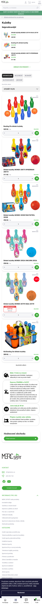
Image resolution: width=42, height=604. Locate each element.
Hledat (37, 7)
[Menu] (39, 2)
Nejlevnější (18, 75)
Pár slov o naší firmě (8, 512)
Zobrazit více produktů (21, 67)
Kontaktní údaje (7, 502)
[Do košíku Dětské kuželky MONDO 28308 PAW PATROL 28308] (37, 224)
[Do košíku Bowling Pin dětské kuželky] (37, 133)
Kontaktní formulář (12, 488)
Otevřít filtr (9, 89)
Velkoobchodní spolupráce (10, 518)
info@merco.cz (10, 472)
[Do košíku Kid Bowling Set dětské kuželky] (37, 358)
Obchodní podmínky (8, 524)
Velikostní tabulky (7, 515)
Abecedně (19, 80)
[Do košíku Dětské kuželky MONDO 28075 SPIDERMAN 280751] (37, 178)
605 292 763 (9, 476)
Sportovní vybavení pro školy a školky (13, 521)
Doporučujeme (7, 75)
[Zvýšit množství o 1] (32, 133)
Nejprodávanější (8, 80)
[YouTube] (9, 481)
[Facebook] (3, 481)
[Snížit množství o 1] (4, 133)
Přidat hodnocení (10, 438)
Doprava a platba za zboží (10, 508)
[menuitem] (11, 532)
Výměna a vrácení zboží (9, 505)
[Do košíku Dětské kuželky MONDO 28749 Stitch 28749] (37, 315)
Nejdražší (28, 75)
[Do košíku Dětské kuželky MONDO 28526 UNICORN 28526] (37, 267)
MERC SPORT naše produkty (10, 499)
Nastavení (21, 593)
